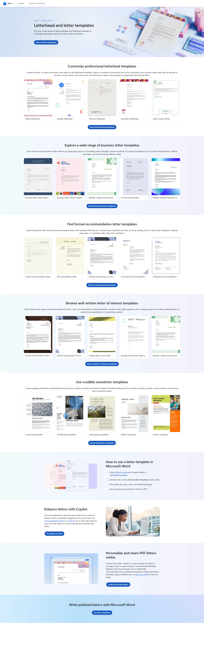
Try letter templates (102, 612)
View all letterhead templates (102, 127)
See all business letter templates (102, 206)
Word (10, 3)
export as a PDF (141, 574)
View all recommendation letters (102, 285)
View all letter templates (46, 42)
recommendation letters (54, 521)
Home (36, 21)
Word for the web (122, 472)
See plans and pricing (36, 3)
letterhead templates (118, 475)
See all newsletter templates (102, 443)
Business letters (47, 21)
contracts (71, 521)
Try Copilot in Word (54, 533)
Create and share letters (118, 584)
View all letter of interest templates (102, 364)
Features (21, 3)
